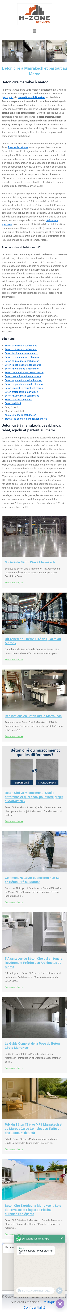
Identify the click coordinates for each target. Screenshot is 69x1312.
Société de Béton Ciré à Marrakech (30, 562)
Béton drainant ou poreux (18, 399)
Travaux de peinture (18, 147)
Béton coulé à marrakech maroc (22, 361)
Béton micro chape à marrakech (22, 368)
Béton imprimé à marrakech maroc (23, 380)
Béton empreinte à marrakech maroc (24, 384)
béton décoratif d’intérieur (31, 97)
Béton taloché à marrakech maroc (23, 364)
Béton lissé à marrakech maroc (21, 353)
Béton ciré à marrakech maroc (21, 345)
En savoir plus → (14, 582)
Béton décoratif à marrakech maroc (24, 388)
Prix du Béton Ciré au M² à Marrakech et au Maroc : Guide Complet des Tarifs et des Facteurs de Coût (33, 1129)
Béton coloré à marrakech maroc (22, 357)
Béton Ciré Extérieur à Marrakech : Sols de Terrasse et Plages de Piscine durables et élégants (33, 1210)
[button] (34, 31)
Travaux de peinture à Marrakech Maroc (26, 418)
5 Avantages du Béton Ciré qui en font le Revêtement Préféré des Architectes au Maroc (33, 963)
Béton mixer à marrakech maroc (22, 395)
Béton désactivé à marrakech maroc (24, 372)
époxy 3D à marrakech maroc (20, 414)
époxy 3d (8, 97)
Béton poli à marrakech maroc (21, 349)
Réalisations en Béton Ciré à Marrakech (33, 716)
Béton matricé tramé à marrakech (23, 376)
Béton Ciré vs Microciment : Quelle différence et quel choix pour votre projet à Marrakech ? (34, 797)
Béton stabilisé (13, 403)
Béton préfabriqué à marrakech (21, 391)
